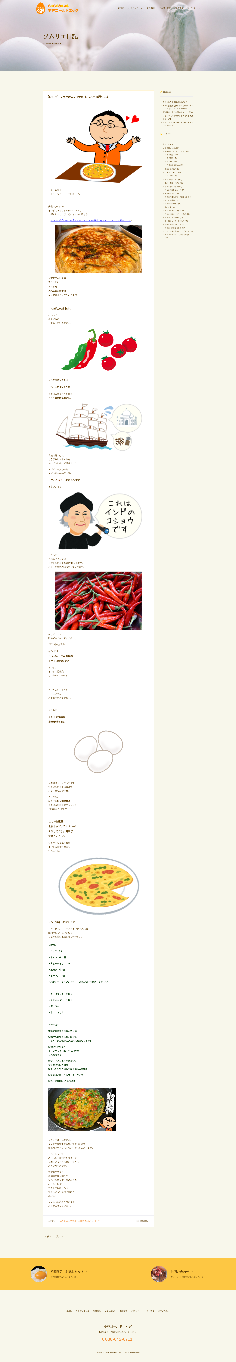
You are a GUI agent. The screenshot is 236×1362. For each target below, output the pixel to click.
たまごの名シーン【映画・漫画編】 (178, 235)
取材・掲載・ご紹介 (172, 183)
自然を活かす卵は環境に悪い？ (175, 102)
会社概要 (150, 1311)
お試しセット (194, 8)
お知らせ (166, 144)
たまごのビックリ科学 (173, 211)
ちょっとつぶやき (171, 187)
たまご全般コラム (171, 180)
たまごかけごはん (173, 165)
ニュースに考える (171, 204)
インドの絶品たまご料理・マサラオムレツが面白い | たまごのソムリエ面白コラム (91, 220)
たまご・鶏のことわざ (173, 228)
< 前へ (48, 1236)
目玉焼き (170, 158)
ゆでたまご (171, 155)
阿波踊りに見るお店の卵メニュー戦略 (178, 112)
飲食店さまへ (170, 193)
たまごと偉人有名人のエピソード (177, 231)
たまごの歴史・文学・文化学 (175, 214)
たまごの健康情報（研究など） (176, 197)
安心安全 (168, 207)
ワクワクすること (171, 172)
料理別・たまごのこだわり (81, 1221)
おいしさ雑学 (170, 200)
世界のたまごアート (172, 217)
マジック (170, 176)
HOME (121, 8)
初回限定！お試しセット (67, 1271)
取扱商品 (151, 8)
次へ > (59, 1236)
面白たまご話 (170, 169)
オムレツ (96, 1221)
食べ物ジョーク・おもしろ (175, 221)
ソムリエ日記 (165, 8)
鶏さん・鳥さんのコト (173, 224)
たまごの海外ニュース (173, 190)
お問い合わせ (180, 1271)
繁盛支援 (179, 8)
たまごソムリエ (135, 8)
